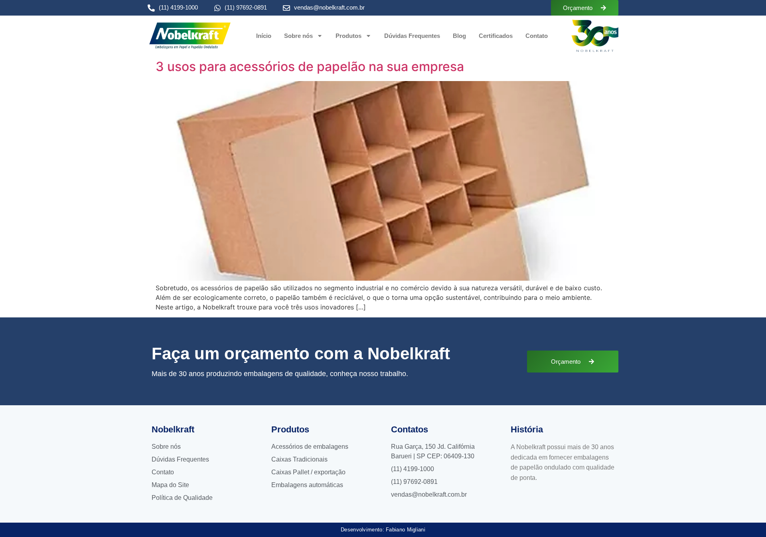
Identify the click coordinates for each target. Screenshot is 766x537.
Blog (459, 35)
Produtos (348, 35)
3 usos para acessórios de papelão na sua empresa (310, 66)
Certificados (496, 35)
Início (263, 35)
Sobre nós (298, 35)
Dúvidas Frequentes (412, 35)
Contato (536, 35)
